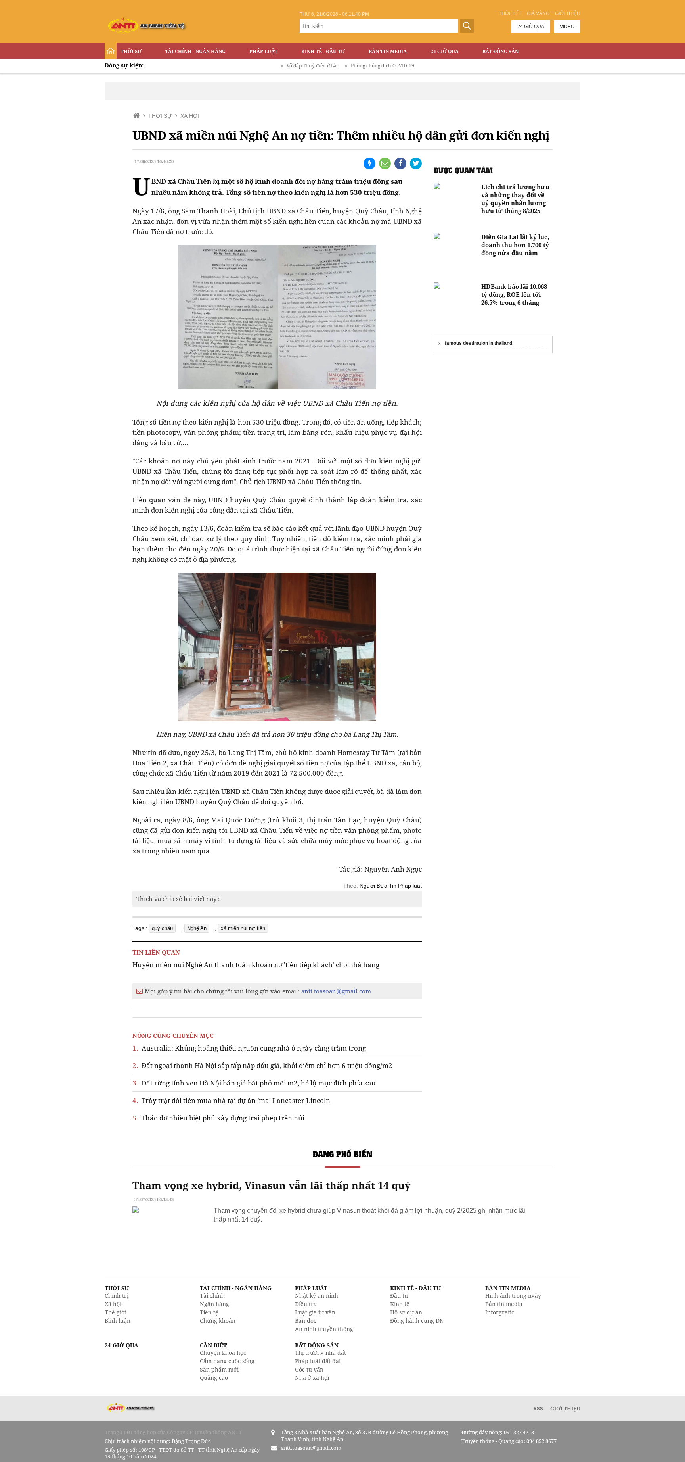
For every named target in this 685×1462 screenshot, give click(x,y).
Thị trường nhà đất (320, 1352)
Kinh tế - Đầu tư (323, 51)
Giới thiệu (567, 13)
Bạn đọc (305, 1320)
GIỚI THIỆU (565, 1408)
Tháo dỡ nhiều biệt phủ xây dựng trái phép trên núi (218, 1117)
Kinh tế (399, 1304)
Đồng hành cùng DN (417, 1320)
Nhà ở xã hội (312, 1377)
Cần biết (213, 1345)
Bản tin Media (388, 51)
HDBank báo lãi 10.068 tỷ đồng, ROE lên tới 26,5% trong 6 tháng (514, 294)
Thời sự (131, 51)
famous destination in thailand (478, 343)
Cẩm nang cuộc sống (227, 1361)
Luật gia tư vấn (315, 1312)
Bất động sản (500, 51)
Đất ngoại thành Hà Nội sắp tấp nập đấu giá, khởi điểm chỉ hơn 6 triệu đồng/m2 (262, 1065)
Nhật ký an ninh (316, 1295)
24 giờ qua (530, 26)
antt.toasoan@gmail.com (336, 991)
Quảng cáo (214, 1377)
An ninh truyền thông (324, 1329)
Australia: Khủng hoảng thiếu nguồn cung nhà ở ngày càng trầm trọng (249, 1048)
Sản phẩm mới (219, 1369)
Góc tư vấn (309, 1369)
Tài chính (212, 1295)
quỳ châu (162, 928)
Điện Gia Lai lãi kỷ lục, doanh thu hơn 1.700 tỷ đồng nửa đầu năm (515, 245)
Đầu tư (399, 1295)
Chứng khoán (217, 1320)
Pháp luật (263, 51)
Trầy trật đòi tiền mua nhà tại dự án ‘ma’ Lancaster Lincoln (231, 1100)
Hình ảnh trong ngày (513, 1295)
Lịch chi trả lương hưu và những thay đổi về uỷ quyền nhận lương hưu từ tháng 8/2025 (515, 199)
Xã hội (113, 1304)
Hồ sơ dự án (406, 1312)
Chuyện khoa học (223, 1352)
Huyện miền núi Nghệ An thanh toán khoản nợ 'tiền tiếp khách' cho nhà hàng (255, 964)
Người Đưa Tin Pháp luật (391, 885)
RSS (538, 1408)
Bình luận (117, 1320)
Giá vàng (538, 13)
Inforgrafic (499, 1312)
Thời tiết (510, 13)
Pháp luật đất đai (318, 1361)
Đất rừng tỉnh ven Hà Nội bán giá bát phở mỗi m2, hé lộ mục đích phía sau (254, 1082)
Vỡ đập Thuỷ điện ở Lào (283, 65)
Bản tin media (503, 1304)
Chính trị (116, 1295)
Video (567, 26)
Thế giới (115, 1312)
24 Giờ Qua (445, 51)
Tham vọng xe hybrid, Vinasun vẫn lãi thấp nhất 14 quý (271, 1185)
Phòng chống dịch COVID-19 (353, 65)
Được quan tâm (463, 170)
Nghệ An (197, 928)
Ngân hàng (214, 1304)
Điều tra (306, 1304)
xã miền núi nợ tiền (243, 928)
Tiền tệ (209, 1312)
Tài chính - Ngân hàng (195, 51)
